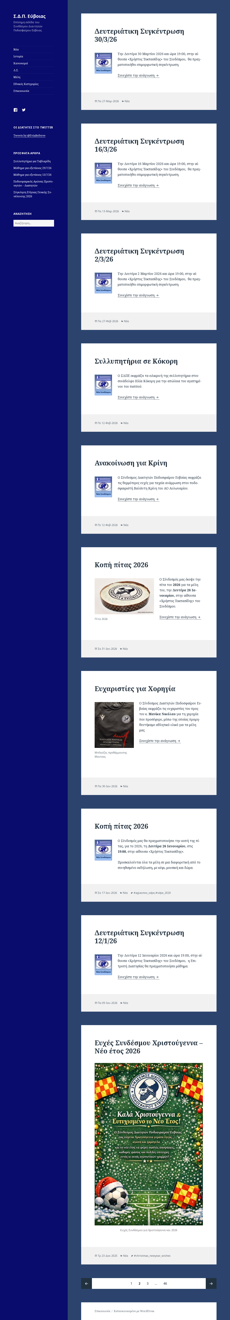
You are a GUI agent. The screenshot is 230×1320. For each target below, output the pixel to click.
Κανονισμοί (20, 63)
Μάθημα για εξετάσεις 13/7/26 (32, 175)
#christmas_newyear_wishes (152, 1256)
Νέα (16, 49)
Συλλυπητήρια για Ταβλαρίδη (32, 161)
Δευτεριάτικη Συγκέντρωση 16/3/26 (139, 145)
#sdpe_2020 (163, 893)
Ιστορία (18, 56)
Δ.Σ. (16, 70)
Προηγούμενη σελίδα (86, 1283)
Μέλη (16, 77)
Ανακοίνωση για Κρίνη (131, 462)
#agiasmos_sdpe (144, 893)
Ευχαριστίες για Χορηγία (135, 688)
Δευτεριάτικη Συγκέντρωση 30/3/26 (139, 35)
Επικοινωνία (21, 91)
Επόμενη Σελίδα (211, 1283)
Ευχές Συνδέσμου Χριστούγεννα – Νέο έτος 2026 (149, 1046)
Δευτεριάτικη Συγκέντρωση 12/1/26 (139, 936)
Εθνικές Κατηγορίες (26, 84)
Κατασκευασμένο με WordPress (134, 1311)
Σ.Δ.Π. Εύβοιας (29, 16)
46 (166, 1283)
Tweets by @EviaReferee (29, 135)
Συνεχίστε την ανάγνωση (138, 75)
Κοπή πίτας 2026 (121, 564)
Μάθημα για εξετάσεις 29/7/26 (32, 168)
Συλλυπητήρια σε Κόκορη (136, 361)
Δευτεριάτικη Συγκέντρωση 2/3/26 (139, 254)
